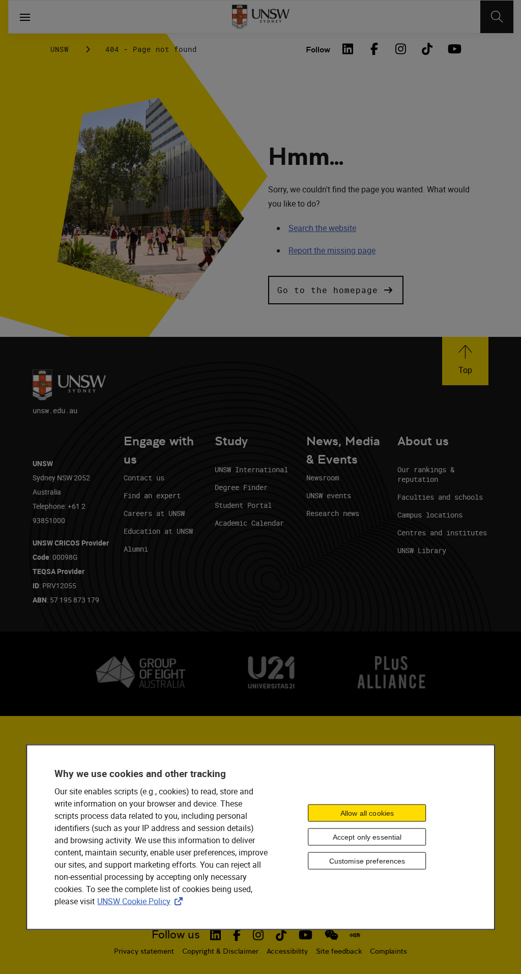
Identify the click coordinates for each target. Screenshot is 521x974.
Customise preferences (367, 861)
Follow (318, 49)
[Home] (261, 17)
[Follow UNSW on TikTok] (281, 935)
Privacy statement (144, 951)
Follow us (176, 934)
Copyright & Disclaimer (220, 951)
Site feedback (339, 951)
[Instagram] (400, 49)
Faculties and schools (440, 497)
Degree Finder (241, 487)
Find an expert (152, 495)
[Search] (496, 17)
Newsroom (322, 477)
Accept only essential (367, 837)
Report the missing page (331, 250)
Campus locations (429, 515)
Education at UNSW (158, 531)
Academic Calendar (249, 523)
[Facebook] (374, 49)
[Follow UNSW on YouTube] (305, 935)
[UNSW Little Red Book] (355, 934)
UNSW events (328, 495)
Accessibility (287, 951)
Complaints (388, 951)
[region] (260, 837)
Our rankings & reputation (425, 474)
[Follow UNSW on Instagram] (258, 935)
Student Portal (243, 505)
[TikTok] (427, 49)
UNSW (59, 49)
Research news (332, 513)
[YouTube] (453, 49)
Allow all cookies (367, 813)
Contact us (144, 477)
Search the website (322, 228)
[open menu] (25, 17)
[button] (335, 290)
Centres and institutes (442, 532)
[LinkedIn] (347, 49)
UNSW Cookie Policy (142, 900)
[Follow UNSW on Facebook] (237, 935)
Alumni (136, 549)
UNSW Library (421, 550)
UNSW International (251, 469)
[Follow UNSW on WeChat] (331, 935)
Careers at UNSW (154, 513)
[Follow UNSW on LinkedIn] (215, 935)
